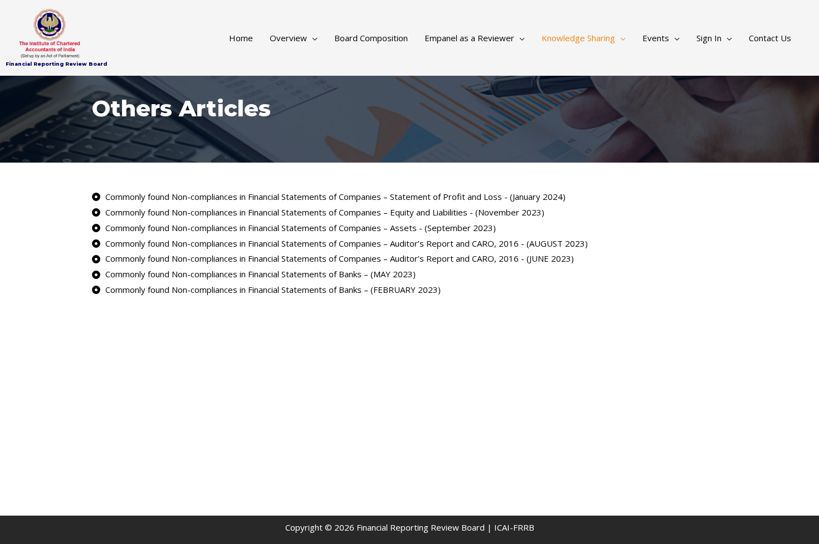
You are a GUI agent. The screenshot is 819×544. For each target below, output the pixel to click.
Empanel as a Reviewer (469, 37)
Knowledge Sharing (578, 37)
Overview (288, 37)
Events (655, 37)
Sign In (709, 37)
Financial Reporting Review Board (56, 64)
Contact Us (770, 37)
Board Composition (371, 37)
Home (241, 37)
